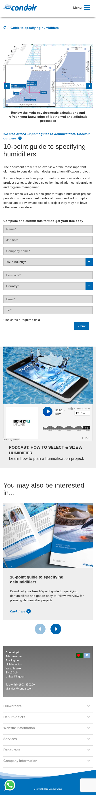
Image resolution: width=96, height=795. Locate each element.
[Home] (4, 28)
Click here (17, 611)
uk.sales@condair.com (19, 688)
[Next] (56, 629)
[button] (10, 88)
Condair (20, 7)
